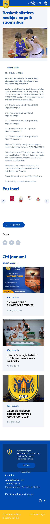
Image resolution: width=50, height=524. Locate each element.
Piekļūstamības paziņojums (19, 494)
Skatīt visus (9, 263)
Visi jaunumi (15, 225)
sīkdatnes (22, 453)
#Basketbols (13, 67)
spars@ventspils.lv (14, 479)
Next (46, 201)
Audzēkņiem (25, 471)
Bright (42, 514)
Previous (3, 201)
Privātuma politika (12, 514)
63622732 (14, 483)
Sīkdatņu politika (11, 517)
